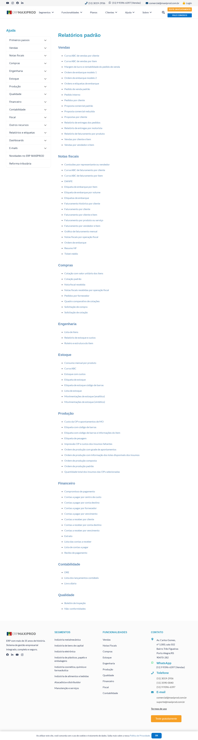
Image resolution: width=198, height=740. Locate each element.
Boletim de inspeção (75, 603)
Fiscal (106, 687)
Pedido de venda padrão (77, 89)
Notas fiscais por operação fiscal (81, 236)
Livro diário (70, 583)
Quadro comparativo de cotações (82, 301)
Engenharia (67, 324)
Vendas (64, 47)
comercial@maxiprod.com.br (172, 697)
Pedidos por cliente (74, 100)
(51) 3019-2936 (165, 678)
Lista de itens (71, 332)
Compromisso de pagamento (79, 491)
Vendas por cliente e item (77, 139)
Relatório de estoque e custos (80, 337)
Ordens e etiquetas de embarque (81, 83)
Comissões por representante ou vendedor (87, 164)
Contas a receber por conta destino (82, 524)
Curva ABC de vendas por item (80, 61)
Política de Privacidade (140, 735)
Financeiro (66, 483)
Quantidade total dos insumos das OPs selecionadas (92, 471)
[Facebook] (17, 3)
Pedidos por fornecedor (76, 295)
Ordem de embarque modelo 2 (80, 77)
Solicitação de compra (75, 306)
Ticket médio (71, 253)
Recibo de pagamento (75, 552)
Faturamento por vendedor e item (82, 225)
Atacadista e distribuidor (67, 682)
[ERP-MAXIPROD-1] (21, 12)
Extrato (68, 535)
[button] (52, 12)
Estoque (64, 355)
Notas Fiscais (110, 645)
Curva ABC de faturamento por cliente (84, 170)
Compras (65, 265)
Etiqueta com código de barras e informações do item (92, 432)
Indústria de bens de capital (69, 645)
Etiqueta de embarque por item (80, 186)
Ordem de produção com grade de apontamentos (90, 449)
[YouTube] (7, 3)
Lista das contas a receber (77, 541)
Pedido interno (72, 94)
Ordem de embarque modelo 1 (80, 72)
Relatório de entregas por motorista (83, 128)
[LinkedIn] (22, 3)
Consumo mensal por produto (80, 362)
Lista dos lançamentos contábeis (81, 577)
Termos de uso (159, 708)
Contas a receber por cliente (79, 519)
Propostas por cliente (75, 116)
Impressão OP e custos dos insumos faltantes (88, 443)
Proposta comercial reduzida (79, 111)
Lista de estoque (73, 390)
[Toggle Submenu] (45, 40)
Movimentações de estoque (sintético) (84, 401)
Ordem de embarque (75, 242)
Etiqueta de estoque (75, 379)
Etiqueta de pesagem (75, 438)
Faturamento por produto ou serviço (83, 220)
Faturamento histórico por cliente (82, 203)
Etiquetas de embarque (76, 197)
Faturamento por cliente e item (80, 214)
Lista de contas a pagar (76, 547)
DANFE (68, 181)
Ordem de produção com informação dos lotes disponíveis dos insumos (102, 454)
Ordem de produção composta (80, 460)
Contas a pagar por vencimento (80, 513)
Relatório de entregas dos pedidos (82, 122)
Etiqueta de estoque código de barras (84, 385)
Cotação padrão (72, 278)
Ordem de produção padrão (79, 466)
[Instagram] (12, 3)
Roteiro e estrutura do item (78, 343)
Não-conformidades (75, 608)
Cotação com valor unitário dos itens (83, 273)
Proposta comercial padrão (78, 105)
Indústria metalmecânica (67, 639)
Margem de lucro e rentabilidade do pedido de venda (92, 66)
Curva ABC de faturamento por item (83, 175)
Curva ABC (70, 368)
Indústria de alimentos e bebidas (71, 676)
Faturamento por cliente (77, 209)
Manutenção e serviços (66, 688)
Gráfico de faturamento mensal (80, 231)
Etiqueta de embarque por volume (82, 192)
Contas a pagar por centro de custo (82, 496)
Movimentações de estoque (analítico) (84, 396)
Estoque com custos (75, 373)
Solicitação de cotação (76, 312)
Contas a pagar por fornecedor (80, 508)
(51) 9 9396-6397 (166, 686)
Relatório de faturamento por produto (84, 133)
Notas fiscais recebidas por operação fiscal (86, 290)
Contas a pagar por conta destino (81, 502)
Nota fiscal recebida (74, 284)
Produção (66, 413)
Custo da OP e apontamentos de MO (84, 421)
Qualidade (66, 595)
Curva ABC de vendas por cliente (81, 55)
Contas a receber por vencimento (81, 530)
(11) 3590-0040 (165, 682)
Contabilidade (69, 564)
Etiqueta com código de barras (80, 427)
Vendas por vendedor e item (79, 144)
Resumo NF (70, 248)
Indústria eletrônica (64, 651)
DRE (66, 572)
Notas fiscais (68, 156)
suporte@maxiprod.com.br (171, 701)
